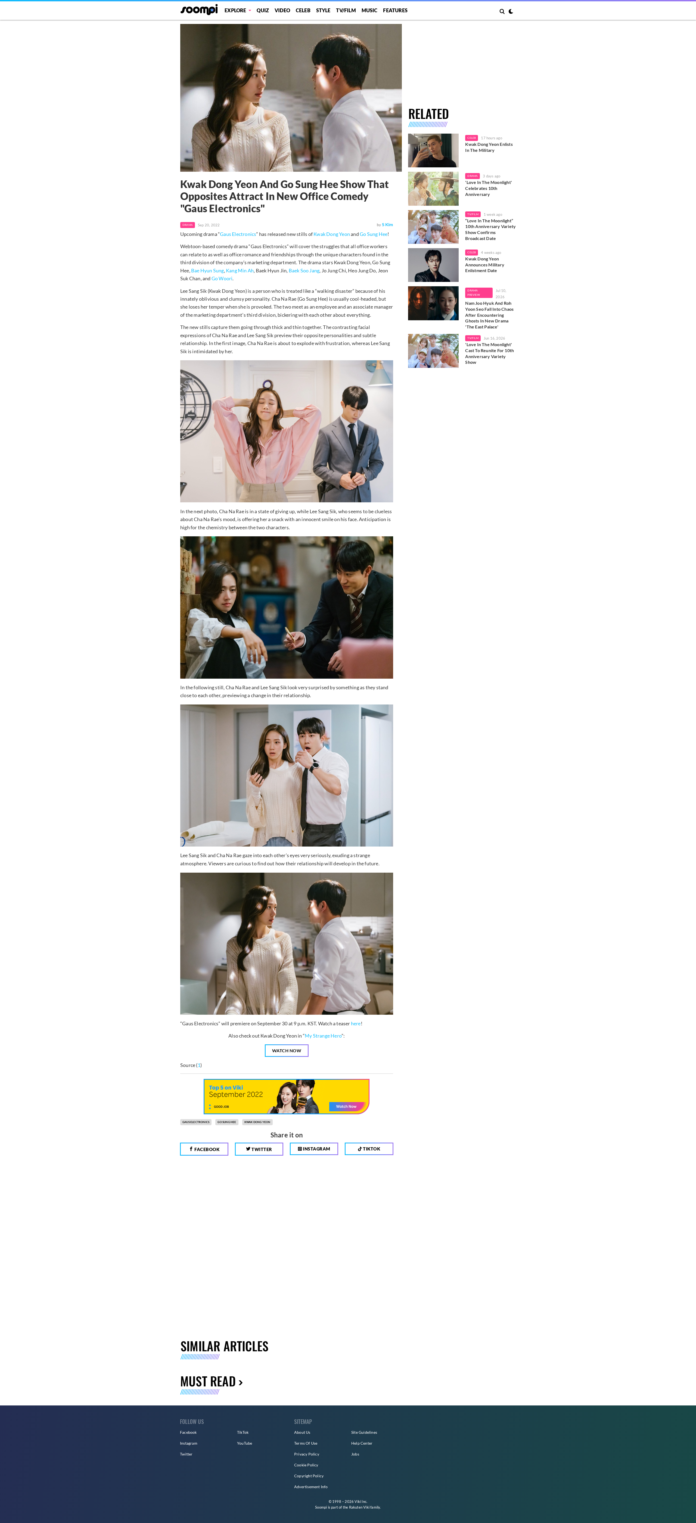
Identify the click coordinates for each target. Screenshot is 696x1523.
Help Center (361, 1443)
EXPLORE (235, 10)
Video (282, 10)
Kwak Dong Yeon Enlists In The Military (488, 147)
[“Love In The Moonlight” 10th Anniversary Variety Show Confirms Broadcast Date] (433, 227)
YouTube (244, 1443)
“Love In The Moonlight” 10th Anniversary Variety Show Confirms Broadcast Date (490, 229)
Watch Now (287, 1050)
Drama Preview (473, 292)
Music (370, 10)
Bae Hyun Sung (207, 270)
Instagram (316, 1148)
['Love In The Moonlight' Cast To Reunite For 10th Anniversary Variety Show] (433, 351)
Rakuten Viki (359, 1507)
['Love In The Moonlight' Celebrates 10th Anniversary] (433, 188)
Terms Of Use (305, 1443)
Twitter (261, 1149)
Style (323, 10)
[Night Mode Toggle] (510, 12)
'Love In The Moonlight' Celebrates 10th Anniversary (488, 188)
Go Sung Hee (373, 234)
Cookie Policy (306, 1465)
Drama (187, 224)
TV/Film (472, 214)
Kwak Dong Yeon (331, 234)
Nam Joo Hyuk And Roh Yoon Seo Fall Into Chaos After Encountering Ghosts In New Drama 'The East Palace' (489, 314)
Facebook (207, 1149)
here (356, 1023)
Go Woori (222, 278)
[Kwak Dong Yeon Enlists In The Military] (433, 150)
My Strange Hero (323, 1036)
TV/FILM (346, 10)
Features (395, 10)
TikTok (242, 1432)
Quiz (263, 10)
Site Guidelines (364, 1432)
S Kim (387, 224)
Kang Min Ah (240, 270)
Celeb (303, 10)
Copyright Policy (309, 1475)
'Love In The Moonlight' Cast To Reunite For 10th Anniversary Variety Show (489, 353)
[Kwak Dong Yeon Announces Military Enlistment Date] (433, 265)
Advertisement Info (311, 1486)
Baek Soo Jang (304, 270)
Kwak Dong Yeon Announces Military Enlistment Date (484, 264)
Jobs (355, 1454)
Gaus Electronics (238, 234)
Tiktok (371, 1148)
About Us (302, 1432)
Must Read (208, 1381)
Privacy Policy (306, 1454)
